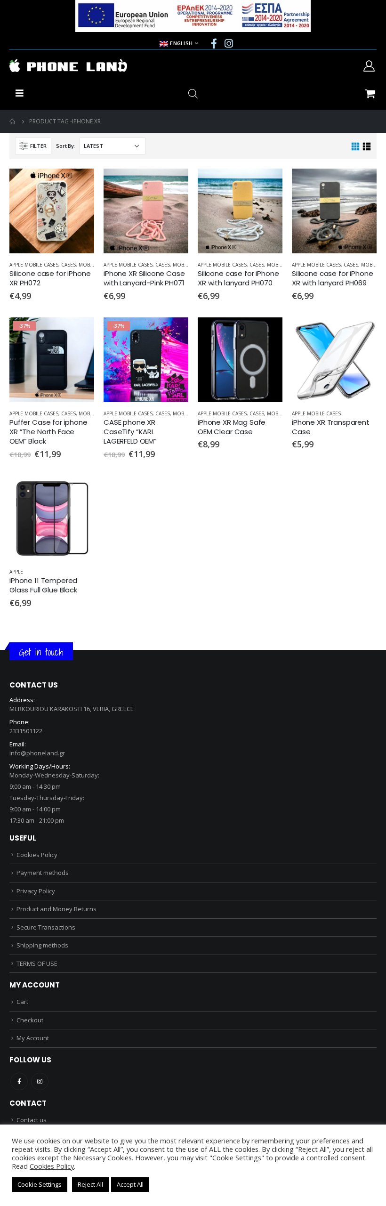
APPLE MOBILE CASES (33, 264)
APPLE (16, 571)
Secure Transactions (45, 927)
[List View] (366, 146)
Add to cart (78, 184)
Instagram (39, 1081)
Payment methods (42, 872)
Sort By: (65, 145)
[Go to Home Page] (12, 121)
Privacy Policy (35, 891)
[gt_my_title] (51, 211)
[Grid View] (355, 146)
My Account (32, 1038)
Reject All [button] (90, 1184)
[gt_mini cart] (370, 93)
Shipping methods (42, 945)
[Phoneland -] (68, 65)
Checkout (29, 1020)
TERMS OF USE (36, 963)
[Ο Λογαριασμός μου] (369, 66)
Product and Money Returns (56, 909)
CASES (68, 264)
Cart (22, 1001)
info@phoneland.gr (37, 753)
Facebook (19, 1081)
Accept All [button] (130, 1184)
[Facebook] (214, 43)
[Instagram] (229, 43)
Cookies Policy (36, 854)
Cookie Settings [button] (39, 1184)
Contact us (31, 1120)
